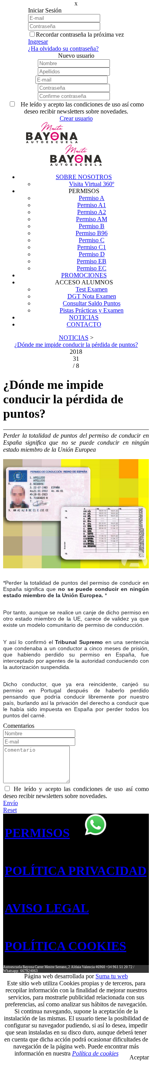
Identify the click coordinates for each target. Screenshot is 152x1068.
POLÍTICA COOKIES (65, 946)
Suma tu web (111, 976)
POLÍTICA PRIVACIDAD (76, 871)
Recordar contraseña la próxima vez (80, 34)
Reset (10, 810)
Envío (10, 803)
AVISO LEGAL (47, 908)
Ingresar (38, 41)
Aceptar (139, 1057)
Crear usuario (76, 118)
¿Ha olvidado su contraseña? (63, 48)
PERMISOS (37, 833)
